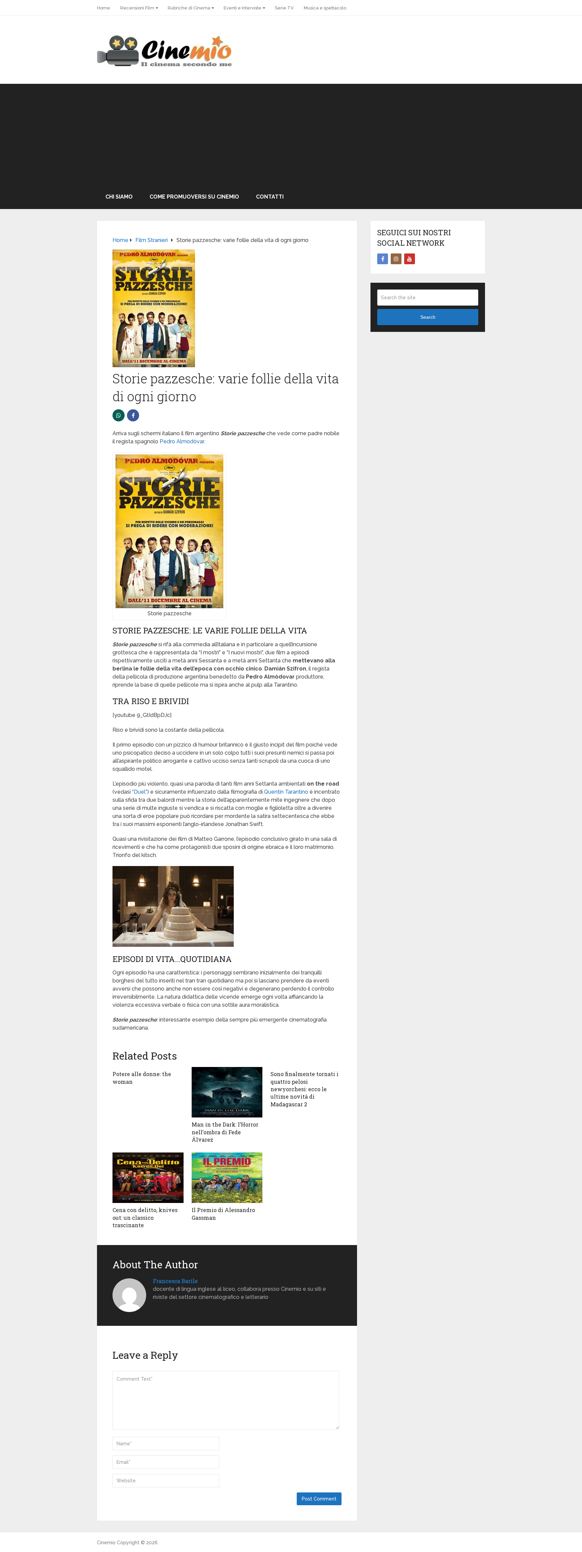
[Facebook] (382, 258)
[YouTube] (409, 258)
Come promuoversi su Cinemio (194, 197)
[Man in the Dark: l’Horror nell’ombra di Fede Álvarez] (227, 1092)
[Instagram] (396, 258)
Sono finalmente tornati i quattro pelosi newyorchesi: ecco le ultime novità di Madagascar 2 (304, 1089)
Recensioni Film (137, 7)
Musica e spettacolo (325, 7)
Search (427, 317)
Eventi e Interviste (242, 7)
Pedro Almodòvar (182, 441)
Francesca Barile (175, 1280)
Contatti (270, 197)
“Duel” (139, 792)
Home (103, 7)
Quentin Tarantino (286, 792)
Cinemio (106, 1542)
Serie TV (284, 7)
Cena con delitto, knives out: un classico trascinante (144, 1217)
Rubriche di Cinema (189, 7)
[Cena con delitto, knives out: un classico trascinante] (148, 1177)
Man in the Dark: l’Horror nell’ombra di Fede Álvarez (225, 1132)
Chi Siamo (119, 197)
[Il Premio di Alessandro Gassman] (227, 1177)
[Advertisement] (291, 134)
